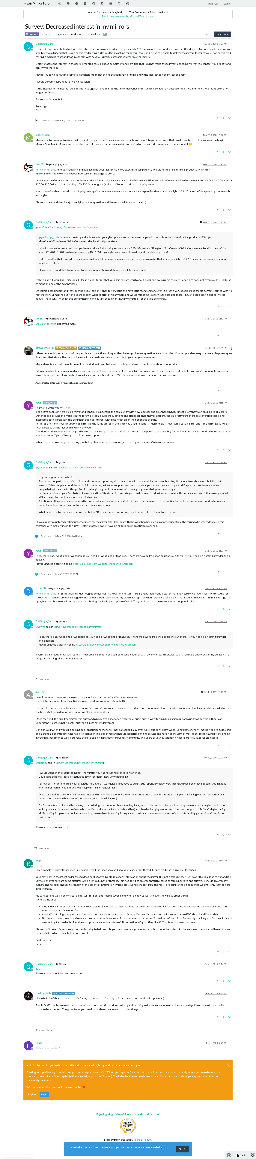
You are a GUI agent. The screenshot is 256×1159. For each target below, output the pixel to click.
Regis (38, 860)
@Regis (62, 964)
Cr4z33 (39, 164)
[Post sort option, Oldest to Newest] (208, 34)
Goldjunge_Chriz (45, 43)
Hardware (33, 34)
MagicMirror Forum (37, 3)
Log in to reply (222, 34)
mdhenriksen (42, 135)
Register (32, 1094)
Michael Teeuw (142, 1139)
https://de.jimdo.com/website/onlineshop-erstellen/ (103, 563)
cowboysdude (43, 993)
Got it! (183, 1149)
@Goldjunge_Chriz (57, 164)
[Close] (228, 1065)
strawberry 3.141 (45, 347)
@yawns (62, 462)
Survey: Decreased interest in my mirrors (78, 227)
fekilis (39, 1043)
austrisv (40, 692)
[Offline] (30, 166)
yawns (39, 402)
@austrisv (63, 757)
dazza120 (41, 588)
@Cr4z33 (63, 222)
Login (44, 1094)
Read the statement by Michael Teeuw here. (128, 16)
